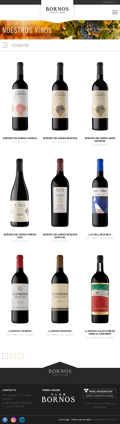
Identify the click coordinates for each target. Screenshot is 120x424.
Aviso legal (64, 419)
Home (88, 29)
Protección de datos (81, 419)
